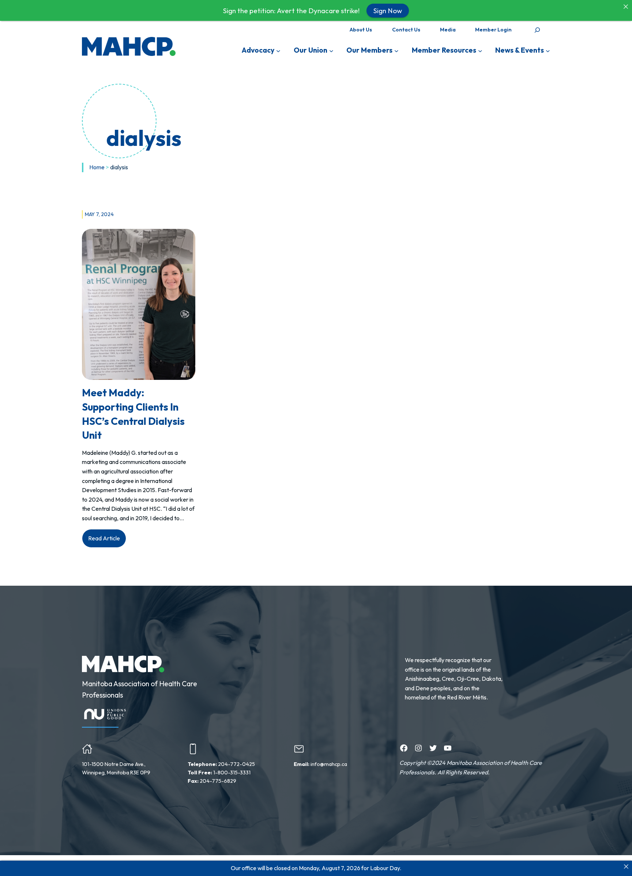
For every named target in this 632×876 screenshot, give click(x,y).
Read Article (107, 541)
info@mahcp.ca (329, 764)
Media (448, 29)
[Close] (626, 866)
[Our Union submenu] (331, 50)
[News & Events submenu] (548, 50)
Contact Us (406, 29)
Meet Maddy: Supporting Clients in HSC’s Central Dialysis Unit (133, 413)
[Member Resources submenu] (480, 50)
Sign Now (387, 10)
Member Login (493, 29)
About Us (361, 29)
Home (97, 167)
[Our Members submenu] (396, 50)
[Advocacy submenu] (278, 50)
